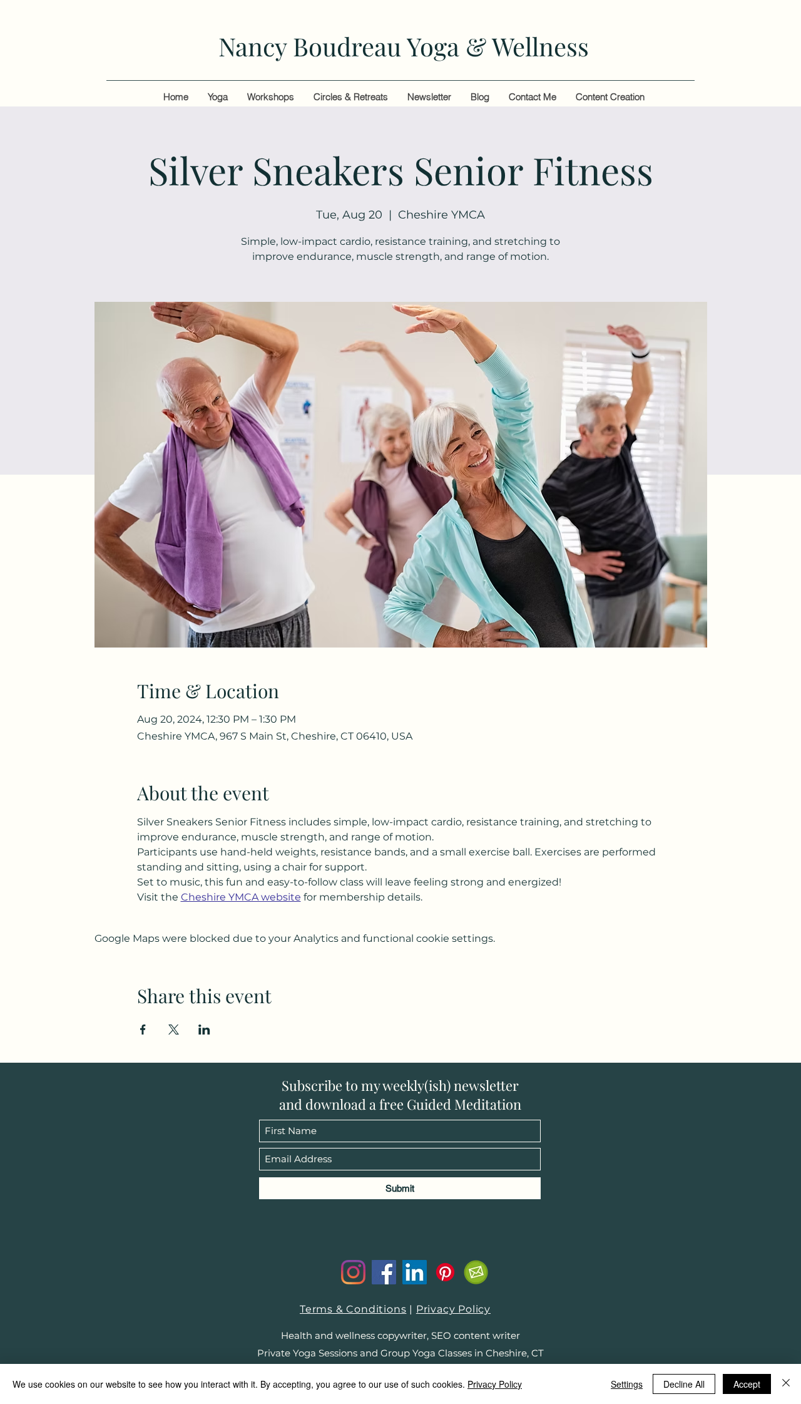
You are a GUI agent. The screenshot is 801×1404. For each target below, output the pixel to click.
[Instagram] (353, 1272)
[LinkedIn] (414, 1272)
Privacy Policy (453, 1309)
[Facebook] (384, 1272)
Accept (746, 1384)
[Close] (785, 1384)
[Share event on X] (174, 1030)
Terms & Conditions (353, 1309)
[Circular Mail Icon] (476, 1272)
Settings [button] (627, 1384)
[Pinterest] (445, 1272)
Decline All (684, 1384)
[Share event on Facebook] (143, 1030)
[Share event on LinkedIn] (204, 1030)
